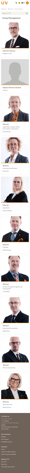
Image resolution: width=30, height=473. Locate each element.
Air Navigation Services (6, 441)
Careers (3, 449)
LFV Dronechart (5, 439)
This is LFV (10, 9)
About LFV (3, 9)
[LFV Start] (4, 2)
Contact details (5, 429)
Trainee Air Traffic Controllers (8, 451)
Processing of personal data (8, 466)
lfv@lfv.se (6, 421)
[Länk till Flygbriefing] (19, 3)
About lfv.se (4, 464)
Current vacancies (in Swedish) (8, 454)
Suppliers (3, 425)
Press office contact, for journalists (9, 427)
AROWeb (3, 436)
